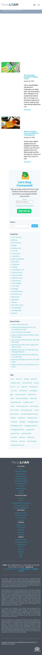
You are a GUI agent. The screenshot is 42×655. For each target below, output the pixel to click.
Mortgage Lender (16, 426)
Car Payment (23, 391)
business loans (27, 383)
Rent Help (21, 486)
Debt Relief (15, 262)
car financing (33, 387)
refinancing (31, 437)
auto (12, 379)
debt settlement (16, 402)
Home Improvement (21, 478)
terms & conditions (27, 206)
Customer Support (21, 539)
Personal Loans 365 (21, 515)
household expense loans (29, 414)
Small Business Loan (17, 445)
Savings (14, 302)
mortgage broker (32, 422)
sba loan (22, 441)
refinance (22, 437)
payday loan (30, 429)
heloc (12, 406)
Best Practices (16, 243)
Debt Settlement (21, 474)
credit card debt (20, 394)
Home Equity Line (22, 406)
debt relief (33, 398)
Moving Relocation (21, 483)
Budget (14, 245)
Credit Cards (16, 253)
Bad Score (21, 532)
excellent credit (28, 402)
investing (14, 422)
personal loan (15, 433)
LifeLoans (21, 498)
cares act (24, 387)
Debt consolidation (22, 398)
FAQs (21, 554)
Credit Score (16, 256)
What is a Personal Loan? (20, 324)
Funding (14, 267)
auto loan (19, 379)
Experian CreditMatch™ (21, 508)
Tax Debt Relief (16, 308)
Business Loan (16, 248)
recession (14, 437)
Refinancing (15, 297)
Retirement (15, 299)
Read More (27, 109)
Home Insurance (17, 272)
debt (12, 398)
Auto (21, 469)
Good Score (21, 527)
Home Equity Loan (18, 270)
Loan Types (15, 286)
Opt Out (21, 547)
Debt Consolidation (18, 259)
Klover (21, 500)
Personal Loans (17, 294)
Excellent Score (21, 525)
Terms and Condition (21, 542)
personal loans (26, 433)
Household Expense (21, 481)
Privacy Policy (21, 544)
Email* (25, 199)
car (18, 387)
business (34, 379)
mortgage (22, 422)
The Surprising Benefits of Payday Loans (31, 76)
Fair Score (21, 530)
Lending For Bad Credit (21, 505)
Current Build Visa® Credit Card (21, 503)
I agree (25, 206)
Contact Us (21, 549)
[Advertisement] (21, 39)
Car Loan (15, 251)
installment (21, 418)
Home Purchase (17, 275)
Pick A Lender (21, 517)
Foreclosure (15, 264)
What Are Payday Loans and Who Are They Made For (31, 133)
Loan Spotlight (16, 283)
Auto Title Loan (17, 237)
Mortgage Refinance (17, 429)
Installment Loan (17, 278)
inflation (13, 418)
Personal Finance (17, 291)
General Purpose (21, 476)
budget (26, 379)
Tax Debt (21, 493)
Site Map (21, 535)
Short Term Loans (17, 305)
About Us (21, 552)
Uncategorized (16, 310)
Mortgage (15, 289)
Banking (14, 240)
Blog (21, 556)
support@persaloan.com (11, 569)
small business (32, 441)
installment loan (32, 418)
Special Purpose (21, 488)
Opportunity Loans (21, 513)
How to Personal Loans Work (21, 332)
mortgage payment (30, 426)
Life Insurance (16, 280)
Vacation (14, 313)
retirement (14, 441)
